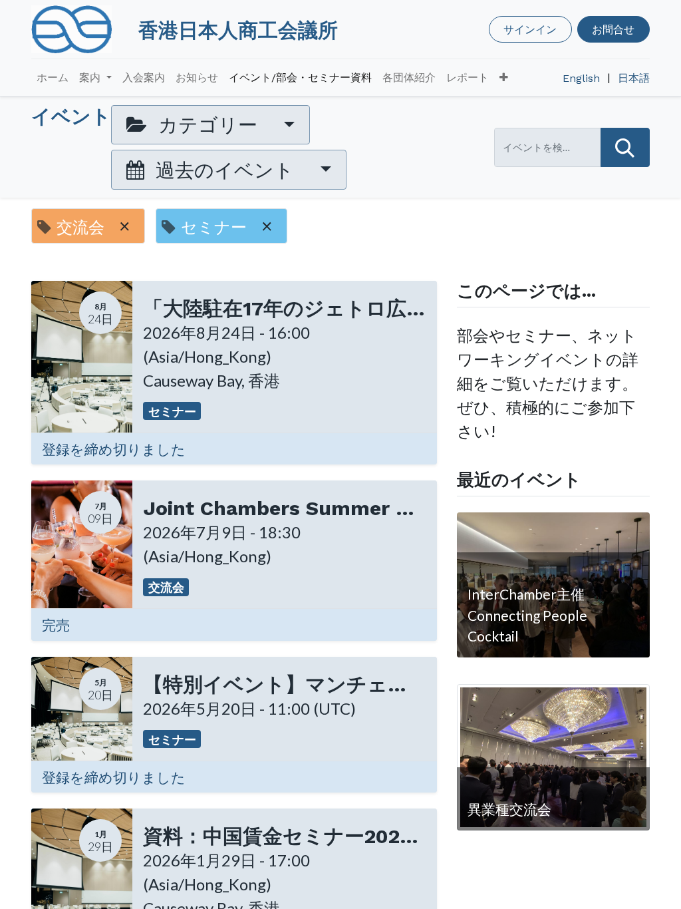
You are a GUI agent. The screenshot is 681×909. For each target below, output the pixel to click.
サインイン (530, 29)
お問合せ (613, 29)
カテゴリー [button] (207, 124)
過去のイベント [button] (225, 169)
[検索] (625, 147)
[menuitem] (52, 78)
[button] (503, 78)
